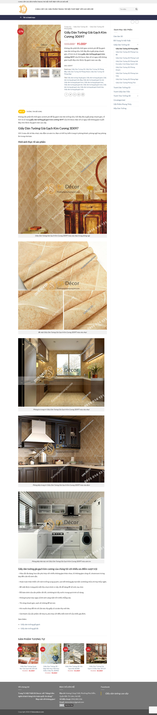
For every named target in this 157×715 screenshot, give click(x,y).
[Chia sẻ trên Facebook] (66, 94)
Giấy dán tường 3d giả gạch (76, 78)
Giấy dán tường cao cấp (116, 693)
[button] (21, 64)
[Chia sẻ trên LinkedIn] (83, 94)
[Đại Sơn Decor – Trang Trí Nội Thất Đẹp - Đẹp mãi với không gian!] (25, 9)
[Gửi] (136, 9)
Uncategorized (119, 100)
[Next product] (132, 22)
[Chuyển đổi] (137, 44)
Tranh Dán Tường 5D (122, 87)
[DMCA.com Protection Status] (66, 705)
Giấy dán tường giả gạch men (93, 85)
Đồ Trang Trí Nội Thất (122, 40)
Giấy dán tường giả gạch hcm (74, 82)
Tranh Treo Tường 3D (122, 96)
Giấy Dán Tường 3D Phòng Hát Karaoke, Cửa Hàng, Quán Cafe (127, 62)
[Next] (57, 46)
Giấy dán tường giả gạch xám (74, 89)
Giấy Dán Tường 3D (122, 45)
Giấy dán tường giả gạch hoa (93, 82)
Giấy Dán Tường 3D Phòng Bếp (127, 49)
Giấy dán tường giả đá (29, 628)
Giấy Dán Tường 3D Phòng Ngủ (127, 79)
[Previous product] (137, 22)
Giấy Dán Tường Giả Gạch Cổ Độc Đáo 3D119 (97, 667)
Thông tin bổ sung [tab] (34, 111)
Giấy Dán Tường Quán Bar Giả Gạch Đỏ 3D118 (28, 667)
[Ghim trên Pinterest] (79, 94)
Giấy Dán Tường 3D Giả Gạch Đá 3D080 (73, 667)
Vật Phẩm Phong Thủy (122, 104)
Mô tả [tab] (21, 111)
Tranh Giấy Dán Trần (122, 91)
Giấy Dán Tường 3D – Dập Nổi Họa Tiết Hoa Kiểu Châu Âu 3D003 (51, 668)
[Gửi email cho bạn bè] (75, 94)
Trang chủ (67, 27)
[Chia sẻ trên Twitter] (70, 94)
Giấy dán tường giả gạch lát (73, 85)
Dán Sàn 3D (118, 36)
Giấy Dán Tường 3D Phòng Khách (125, 68)
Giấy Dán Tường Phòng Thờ (126, 83)
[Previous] (22, 46)
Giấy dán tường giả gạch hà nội (93, 80)
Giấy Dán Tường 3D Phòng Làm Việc (127, 74)
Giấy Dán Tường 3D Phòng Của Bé (127, 53)
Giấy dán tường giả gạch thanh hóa (92, 87)
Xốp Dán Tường (120, 108)
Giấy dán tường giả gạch (94, 78)
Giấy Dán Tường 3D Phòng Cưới (127, 58)
